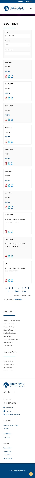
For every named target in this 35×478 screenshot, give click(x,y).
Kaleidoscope (17, 299)
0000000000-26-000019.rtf (9, 207)
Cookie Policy (8, 458)
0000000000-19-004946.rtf (9, 120)
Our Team (7, 437)
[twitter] (5, 393)
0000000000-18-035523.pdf (6, 98)
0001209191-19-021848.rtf (9, 231)
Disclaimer (7, 455)
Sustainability (8, 342)
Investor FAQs (8, 345)
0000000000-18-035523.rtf (9, 98)
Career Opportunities (13, 414)
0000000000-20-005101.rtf (9, 76)
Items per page (9, 50)
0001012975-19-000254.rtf (9, 280)
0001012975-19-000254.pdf (6, 280)
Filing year (7, 41)
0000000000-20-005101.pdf (6, 76)
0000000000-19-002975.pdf (6, 141)
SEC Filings (7, 336)
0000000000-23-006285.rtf (9, 185)
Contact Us (28, 1)
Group (6, 32)
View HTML (11, 76)
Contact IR (10, 368)
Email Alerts (10, 364)
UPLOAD (7, 71)
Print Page (9, 361)
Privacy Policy (8, 451)
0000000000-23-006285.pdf (6, 185)
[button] (31, 474)
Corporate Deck (9, 327)
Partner (8, 411)
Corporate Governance (12, 339)
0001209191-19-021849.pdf (6, 256)
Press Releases (9, 324)
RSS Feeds (9, 371)
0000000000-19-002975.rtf (9, 141)
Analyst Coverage (10, 333)
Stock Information (10, 330)
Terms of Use (8, 448)
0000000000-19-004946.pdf (6, 120)
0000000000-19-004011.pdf (6, 163)
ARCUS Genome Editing (11, 425)
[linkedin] (9, 393)
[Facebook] (14, 393)
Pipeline (6, 429)
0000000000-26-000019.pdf (6, 207)
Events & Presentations (12, 321)
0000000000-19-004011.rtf (9, 163)
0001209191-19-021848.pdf (6, 231)
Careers (20, 1)
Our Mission (7, 434)
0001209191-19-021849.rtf (9, 256)
